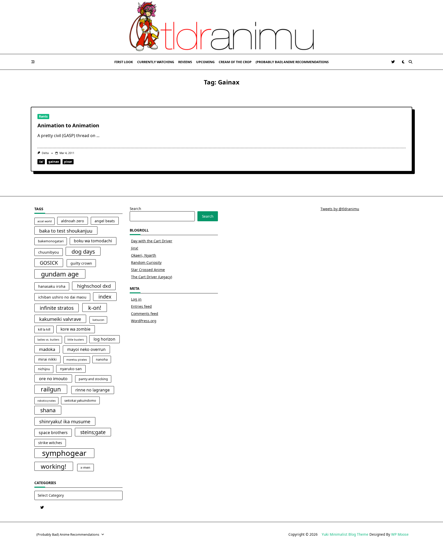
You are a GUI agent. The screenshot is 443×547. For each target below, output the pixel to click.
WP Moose (400, 534)
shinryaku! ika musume (64, 421)
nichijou (44, 369)
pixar (68, 161)
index (104, 296)
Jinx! (134, 248)
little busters (75, 339)
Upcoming (205, 62)
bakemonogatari (51, 241)
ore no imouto (53, 378)
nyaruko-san (71, 368)
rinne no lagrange (92, 390)
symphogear (64, 453)
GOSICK (49, 262)
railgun (51, 389)
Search (135, 208)
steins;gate (93, 432)
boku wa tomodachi (93, 241)
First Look (123, 62)
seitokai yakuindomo (80, 400)
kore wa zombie (75, 329)
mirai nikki (47, 359)
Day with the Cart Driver (151, 240)
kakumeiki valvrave (60, 319)
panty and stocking (93, 379)
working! (53, 466)
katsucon (98, 320)
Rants (43, 116)
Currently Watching (155, 62)
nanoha (102, 359)
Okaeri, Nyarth (143, 255)
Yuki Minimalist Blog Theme (345, 534)
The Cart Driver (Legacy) (151, 276)
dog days (83, 251)
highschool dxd (94, 286)
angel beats (105, 220)
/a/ (41, 161)
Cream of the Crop (235, 62)
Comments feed (144, 313)
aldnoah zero (72, 220)
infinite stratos (57, 307)
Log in (136, 299)
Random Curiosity (146, 262)
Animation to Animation (68, 125)
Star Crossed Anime (148, 269)
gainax (53, 161)
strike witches (50, 442)
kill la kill (44, 329)
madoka (47, 349)
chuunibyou (48, 252)
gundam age (60, 274)
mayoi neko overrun (86, 349)
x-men (85, 467)
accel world (44, 221)
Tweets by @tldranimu (339, 208)
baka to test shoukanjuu (65, 230)
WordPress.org (143, 320)
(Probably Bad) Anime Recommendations (292, 62)
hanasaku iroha (51, 286)
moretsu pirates (76, 359)
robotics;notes (46, 400)
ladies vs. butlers (48, 339)
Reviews (185, 62)
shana (48, 410)
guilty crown (81, 263)
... (97, 135)
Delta (45, 153)
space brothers (53, 432)
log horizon (104, 339)
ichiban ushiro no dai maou (62, 297)
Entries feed (141, 306)
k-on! (94, 307)
